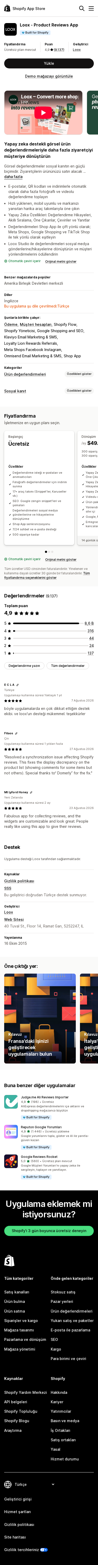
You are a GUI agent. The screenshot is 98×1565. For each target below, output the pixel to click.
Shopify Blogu (16, 1420)
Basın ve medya (65, 1420)
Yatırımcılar (61, 1411)
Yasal (55, 1449)
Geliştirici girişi (18, 1499)
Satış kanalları (16, 1292)
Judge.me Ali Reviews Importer (45, 1097)
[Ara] (81, 8)
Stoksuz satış (63, 1292)
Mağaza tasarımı (19, 1330)
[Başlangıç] (46, 552)
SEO (54, 1339)
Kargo (56, 1349)
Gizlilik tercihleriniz (21, 1549)
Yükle (49, 63)
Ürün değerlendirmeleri (25, 374)
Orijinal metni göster (61, 261)
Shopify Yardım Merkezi (25, 1392)
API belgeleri (15, 1402)
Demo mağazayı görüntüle (49, 76)
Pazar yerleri (62, 1301)
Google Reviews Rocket (39, 1157)
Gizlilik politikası (19, 881)
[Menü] (91, 8)
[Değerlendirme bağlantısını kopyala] (17, 685)
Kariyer (57, 1402)
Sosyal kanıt (15, 391)
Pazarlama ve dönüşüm (25, 1339)
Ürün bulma (14, 1301)
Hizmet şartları (17, 1511)
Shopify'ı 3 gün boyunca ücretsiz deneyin (49, 1230)
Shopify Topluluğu (20, 1411)
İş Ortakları (60, 1430)
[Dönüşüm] (49, 552)
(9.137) (59, 50)
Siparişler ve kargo (21, 1320)
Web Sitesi (14, 919)
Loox (77, 50)
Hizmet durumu (65, 1459)
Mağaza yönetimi (19, 1349)
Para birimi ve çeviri (68, 1358)
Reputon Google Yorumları (41, 1127)
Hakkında (59, 1392)
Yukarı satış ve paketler (72, 1320)
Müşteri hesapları (35, 324)
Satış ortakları (63, 1440)
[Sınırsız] (52, 552)
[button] (49, 1107)
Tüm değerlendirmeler (68, 666)
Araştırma (12, 1430)
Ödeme (11, 324)
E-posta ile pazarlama (70, 1330)
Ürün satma (14, 1311)
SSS (7, 888)
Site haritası (15, 1537)
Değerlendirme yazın (24, 666)
